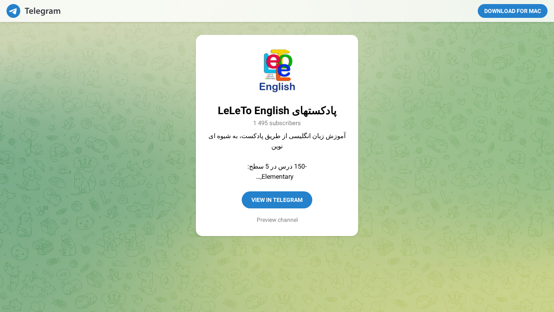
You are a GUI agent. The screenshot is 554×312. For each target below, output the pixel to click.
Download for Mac (512, 11)
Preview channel (277, 220)
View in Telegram (277, 200)
